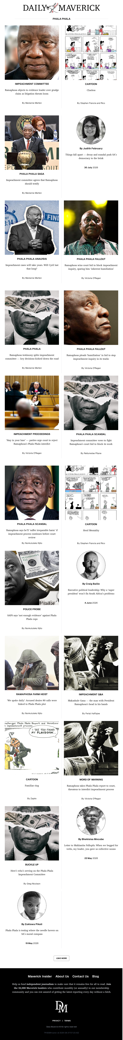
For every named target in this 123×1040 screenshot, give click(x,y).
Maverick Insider (40, 976)
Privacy (56, 1021)
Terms (67, 1021)
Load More (61, 958)
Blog (95, 976)
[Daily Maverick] (61, 8)
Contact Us (80, 976)
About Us (62, 976)
